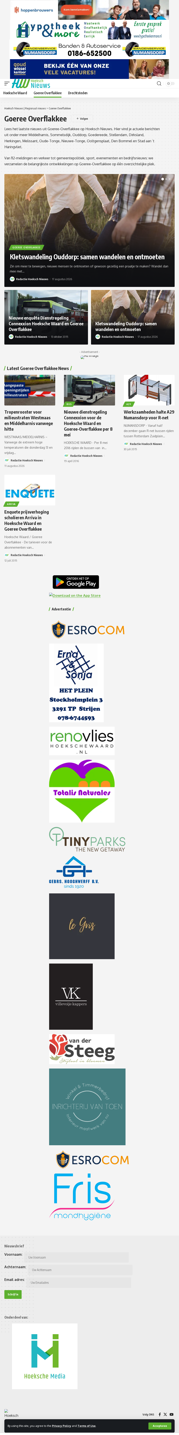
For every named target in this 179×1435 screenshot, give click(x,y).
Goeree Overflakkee (26, 247)
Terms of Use (86, 1426)
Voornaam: (13, 1254)
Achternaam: (15, 1267)
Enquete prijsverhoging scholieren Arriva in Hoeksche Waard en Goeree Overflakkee (26, 520)
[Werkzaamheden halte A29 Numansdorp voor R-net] (149, 390)
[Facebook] (160, 1414)
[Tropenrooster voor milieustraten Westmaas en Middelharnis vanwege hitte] (29, 390)
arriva (11, 504)
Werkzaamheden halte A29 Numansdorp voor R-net (149, 414)
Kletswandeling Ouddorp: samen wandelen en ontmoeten (87, 257)
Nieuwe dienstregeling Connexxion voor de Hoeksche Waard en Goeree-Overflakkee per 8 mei (88, 423)
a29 (128, 404)
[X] (165, 1414)
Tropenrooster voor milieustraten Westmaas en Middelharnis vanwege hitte (28, 420)
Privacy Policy (61, 1426)
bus (69, 404)
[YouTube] (172, 1414)
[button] (159, 1426)
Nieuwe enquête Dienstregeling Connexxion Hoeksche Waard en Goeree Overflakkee (46, 323)
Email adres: (14, 1279)
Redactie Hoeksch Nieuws (32, 279)
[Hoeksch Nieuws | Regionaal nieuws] (31, 83)
